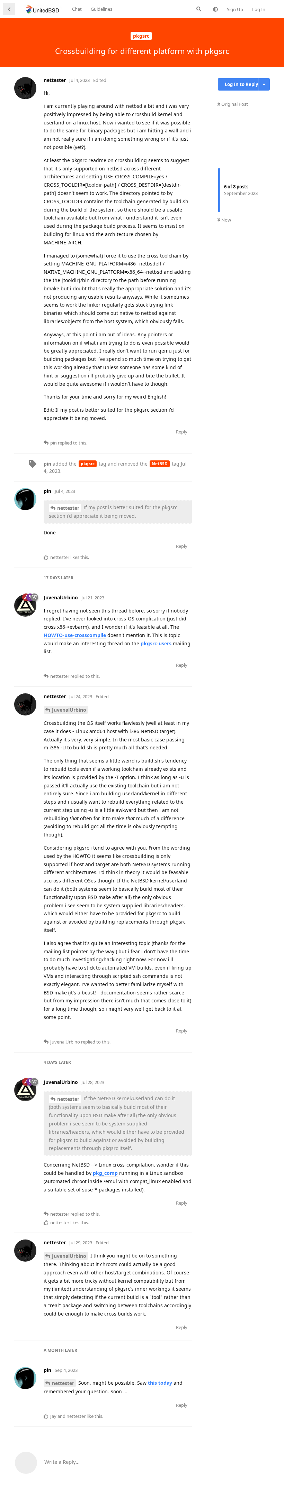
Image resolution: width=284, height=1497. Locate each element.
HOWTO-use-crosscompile (75, 635)
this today (160, 1382)
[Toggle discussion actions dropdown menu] (264, 84)
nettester (68, 508)
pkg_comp (105, 1173)
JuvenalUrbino (69, 710)
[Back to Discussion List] (9, 9)
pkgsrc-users (156, 643)
